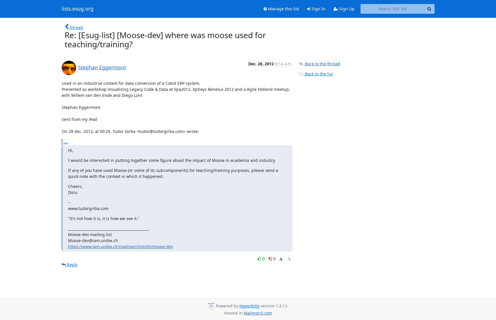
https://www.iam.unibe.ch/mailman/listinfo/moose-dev (120, 246)
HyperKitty (249, 306)
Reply (72, 264)
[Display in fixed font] (281, 259)
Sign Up (346, 8)
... (65, 142)
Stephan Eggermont (102, 67)
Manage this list (283, 8)
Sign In (318, 8)
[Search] (429, 9)
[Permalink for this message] (289, 259)
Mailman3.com (258, 313)
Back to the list (318, 73)
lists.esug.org (78, 8)
